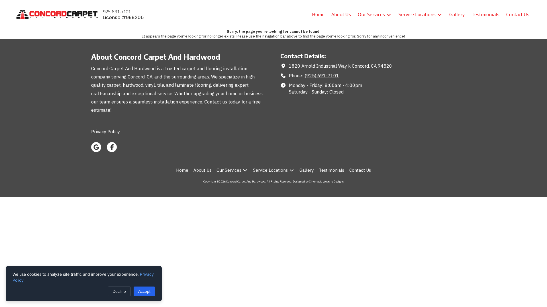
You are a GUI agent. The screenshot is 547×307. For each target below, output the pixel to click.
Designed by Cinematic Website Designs (318, 181)
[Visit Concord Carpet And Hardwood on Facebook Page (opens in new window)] (112, 147)
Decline (119, 291)
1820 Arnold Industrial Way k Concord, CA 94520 (340, 66)
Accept (144, 291)
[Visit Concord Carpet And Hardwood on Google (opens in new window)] (96, 147)
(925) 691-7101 (322, 75)
